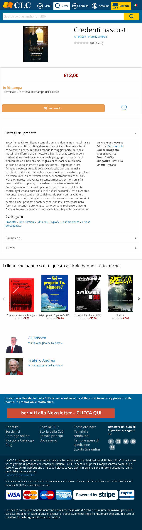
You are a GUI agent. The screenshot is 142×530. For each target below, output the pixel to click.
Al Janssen (80, 36)
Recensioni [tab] (13, 238)
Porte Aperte (116, 146)
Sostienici (13, 431)
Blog (9, 445)
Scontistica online (87, 449)
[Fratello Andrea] (14, 366)
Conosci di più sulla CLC (20, 475)
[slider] (81, 42)
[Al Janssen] (14, 344)
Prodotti (11, 222)
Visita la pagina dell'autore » (45, 343)
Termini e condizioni (81, 433)
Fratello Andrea (97, 36)
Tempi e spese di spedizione (86, 442)
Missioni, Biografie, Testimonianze (58, 222)
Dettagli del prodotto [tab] (21, 133)
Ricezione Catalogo (20, 440)
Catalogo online (17, 436)
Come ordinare (85, 427)
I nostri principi (51, 436)
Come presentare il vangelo (21, 315)
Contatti (12, 427)
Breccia (120, 315)
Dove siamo (48, 440)
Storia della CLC (51, 431)
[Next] (138, 298)
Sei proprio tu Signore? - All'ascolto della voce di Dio (54, 315)
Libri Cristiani (26, 222)
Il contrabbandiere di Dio (87, 315)
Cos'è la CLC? (49, 427)
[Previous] (3, 298)
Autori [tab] (10, 248)
